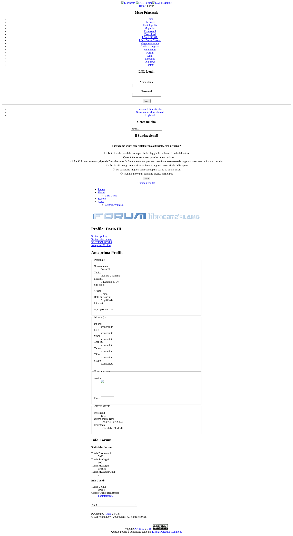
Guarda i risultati (146, 182)
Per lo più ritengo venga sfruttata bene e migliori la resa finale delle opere (148, 165)
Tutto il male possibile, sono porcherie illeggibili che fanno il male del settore (148, 153)
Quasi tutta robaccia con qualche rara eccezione (148, 157)
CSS (149, 528)
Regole (102, 198)
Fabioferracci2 (105, 495)
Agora (108, 513)
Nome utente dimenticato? (150, 112)
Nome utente (146, 82)
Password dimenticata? (150, 109)
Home (142, 5)
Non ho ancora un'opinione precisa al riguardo (148, 173)
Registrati (150, 115)
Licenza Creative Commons (167, 531)
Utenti (101, 192)
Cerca (101, 201)
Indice (101, 189)
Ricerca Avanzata (114, 204)
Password (146, 91)
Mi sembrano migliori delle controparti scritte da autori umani (148, 169)
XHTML (139, 528)
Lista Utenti (111, 195)
